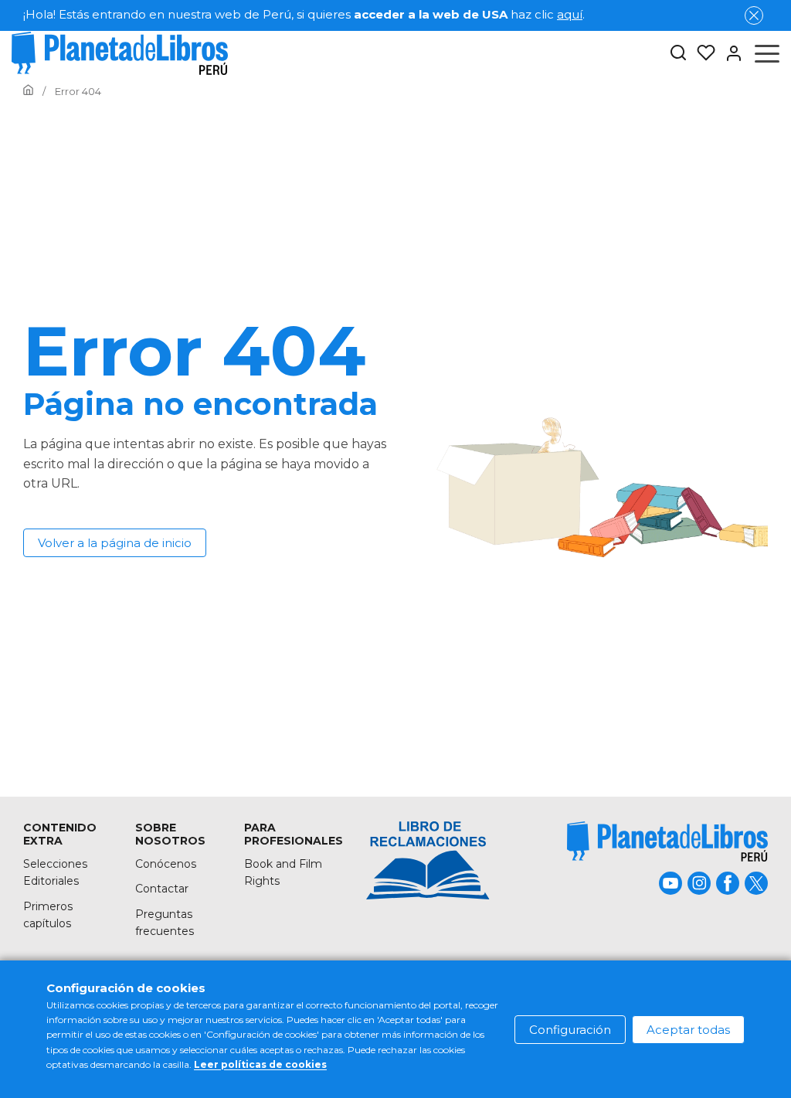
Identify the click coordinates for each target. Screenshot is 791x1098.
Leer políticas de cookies (260, 1064)
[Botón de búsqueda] (678, 53)
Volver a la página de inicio (115, 542)
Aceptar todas (688, 1029)
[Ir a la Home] (28, 91)
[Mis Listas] (701, 53)
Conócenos (165, 864)
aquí (569, 14)
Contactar (161, 889)
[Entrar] (729, 53)
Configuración (570, 1029)
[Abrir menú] (767, 53)
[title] (667, 841)
